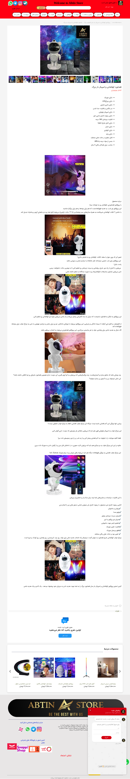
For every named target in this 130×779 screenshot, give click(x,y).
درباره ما (26, 14)
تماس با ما (17, 14)
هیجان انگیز (35, 14)
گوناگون (68, 14)
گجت (52, 14)
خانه (117, 14)
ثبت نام (108, 7)
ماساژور (99, 14)
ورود (112, 7)
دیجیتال (59, 14)
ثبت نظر (65, 636)
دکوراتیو (44, 14)
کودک (76, 14)
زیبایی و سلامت (87, 14)
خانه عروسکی (109, 14)
